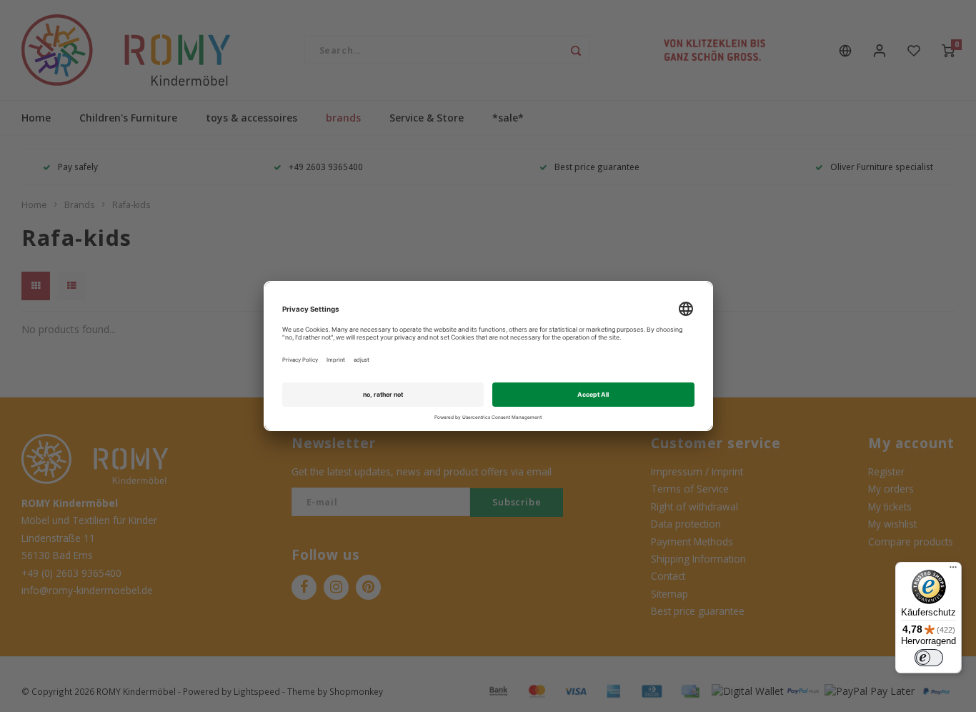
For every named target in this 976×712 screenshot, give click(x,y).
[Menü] (953, 570)
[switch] (929, 657)
